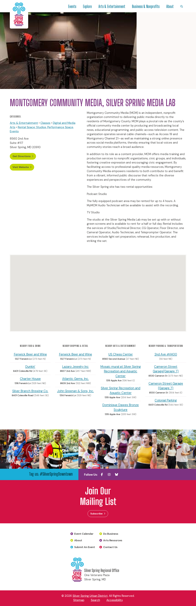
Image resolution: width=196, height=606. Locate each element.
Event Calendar (83, 533)
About (170, 6)
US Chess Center (120, 354)
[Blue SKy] (116, 474)
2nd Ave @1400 (166, 354)
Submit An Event (84, 547)
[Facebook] (101, 474)
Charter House (30, 379)
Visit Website (21, 167)
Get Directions (22, 156)
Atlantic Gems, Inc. (75, 379)
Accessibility (114, 600)
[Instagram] (109, 474)
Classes (45, 123)
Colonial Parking (166, 400)
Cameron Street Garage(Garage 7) (166, 369)
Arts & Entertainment (111, 6)
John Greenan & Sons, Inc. (75, 391)
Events (72, 6)
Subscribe (96, 513)
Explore (87, 6)
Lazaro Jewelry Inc (75, 367)
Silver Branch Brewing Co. (30, 391)
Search (95, 600)
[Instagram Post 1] (19, 449)
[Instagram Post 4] (137, 449)
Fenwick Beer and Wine (30, 354)
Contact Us (110, 547)
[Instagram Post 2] (58, 449)
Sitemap (78, 600)
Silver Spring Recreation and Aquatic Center (120, 390)
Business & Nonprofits (146, 6)
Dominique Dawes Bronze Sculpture (120, 407)
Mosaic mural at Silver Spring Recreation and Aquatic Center (120, 371)
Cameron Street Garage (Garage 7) (166, 385)
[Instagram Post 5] (176, 449)
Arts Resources (112, 540)
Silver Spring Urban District (90, 596)
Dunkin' (30, 367)
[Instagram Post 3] (98, 449)
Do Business (110, 533)
